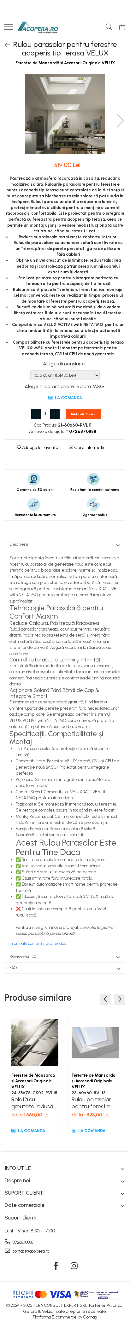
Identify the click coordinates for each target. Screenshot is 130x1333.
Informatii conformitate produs (37, 943)
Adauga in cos (83, 414)
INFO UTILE (18, 1168)
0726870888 (22, 1242)
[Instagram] (74, 1266)
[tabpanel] (65, 114)
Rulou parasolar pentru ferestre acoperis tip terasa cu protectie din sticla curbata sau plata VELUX (95, 1103)
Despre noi (17, 1180)
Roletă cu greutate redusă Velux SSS (32, 1103)
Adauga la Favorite (39, 447)
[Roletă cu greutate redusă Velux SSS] (34, 1042)
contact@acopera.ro (30, 1251)
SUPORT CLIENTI (24, 1193)
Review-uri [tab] (22, 956)
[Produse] (8, 27)
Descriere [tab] (18, 544)
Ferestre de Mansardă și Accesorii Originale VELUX (65, 63)
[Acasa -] (37, 27)
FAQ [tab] (13, 967)
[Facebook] (56, 1266)
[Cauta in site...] (109, 27)
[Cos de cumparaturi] (122, 27)
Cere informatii (88, 447)
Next (120, 120)
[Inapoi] (4, 45)
